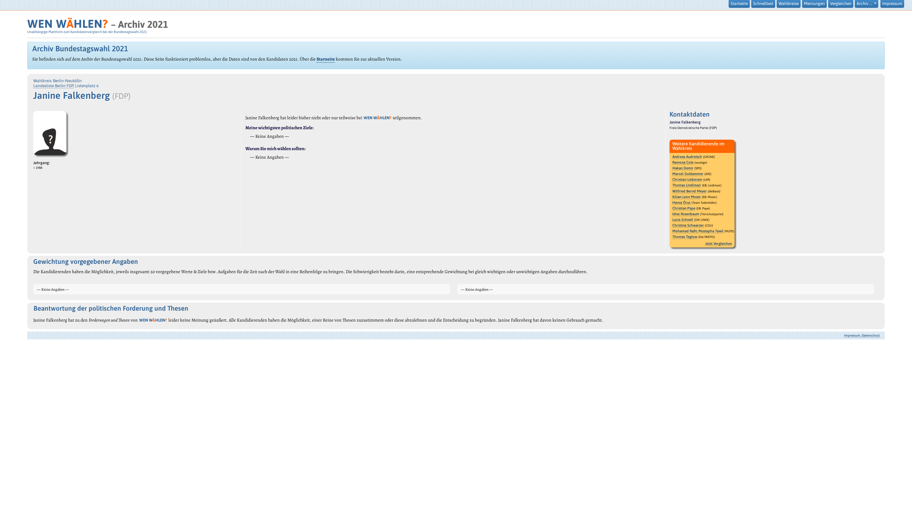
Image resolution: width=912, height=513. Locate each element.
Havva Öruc (681, 202)
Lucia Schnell (682, 220)
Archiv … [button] (865, 3)
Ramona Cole (683, 162)
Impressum (892, 3)
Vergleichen (840, 3)
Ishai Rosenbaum (685, 214)
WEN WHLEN (67, 23)
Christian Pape (683, 208)
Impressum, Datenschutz (862, 335)
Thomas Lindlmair (686, 185)
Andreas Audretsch (687, 157)
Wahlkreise (789, 3)
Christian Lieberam (687, 179)
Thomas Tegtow (684, 237)
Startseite (739, 3)
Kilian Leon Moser (686, 197)
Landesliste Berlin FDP (53, 85)
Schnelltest (763, 3)
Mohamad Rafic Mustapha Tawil (697, 231)
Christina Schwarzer (688, 225)
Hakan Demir (683, 168)
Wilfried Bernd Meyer (689, 191)
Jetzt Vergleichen (718, 244)
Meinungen (814, 3)
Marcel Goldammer (687, 174)
